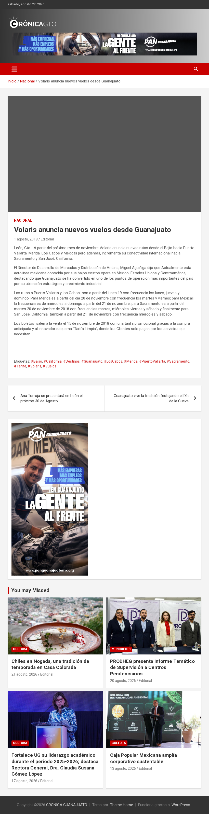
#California (53, 361)
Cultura (20, 649)
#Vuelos (49, 366)
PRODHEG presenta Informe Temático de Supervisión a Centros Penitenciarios (152, 667)
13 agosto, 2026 (123, 768)
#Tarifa (20, 366)
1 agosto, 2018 (26, 239)
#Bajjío (36, 361)
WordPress (181, 805)
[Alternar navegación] (14, 69)
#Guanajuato (91, 361)
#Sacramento (178, 361)
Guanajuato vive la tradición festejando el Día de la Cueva (151, 398)
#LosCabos (113, 361)
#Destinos (71, 361)
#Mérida (131, 361)
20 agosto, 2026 (123, 681)
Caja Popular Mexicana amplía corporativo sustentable (143, 758)
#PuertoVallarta (152, 361)
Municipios (121, 649)
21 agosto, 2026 (24, 674)
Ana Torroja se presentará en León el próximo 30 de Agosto (51, 398)
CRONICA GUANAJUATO (66, 805)
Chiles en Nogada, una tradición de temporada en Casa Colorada (50, 664)
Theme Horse (121, 805)
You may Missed (30, 590)
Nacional (23, 220)
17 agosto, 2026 (24, 781)
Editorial (47, 239)
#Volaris (34, 366)
